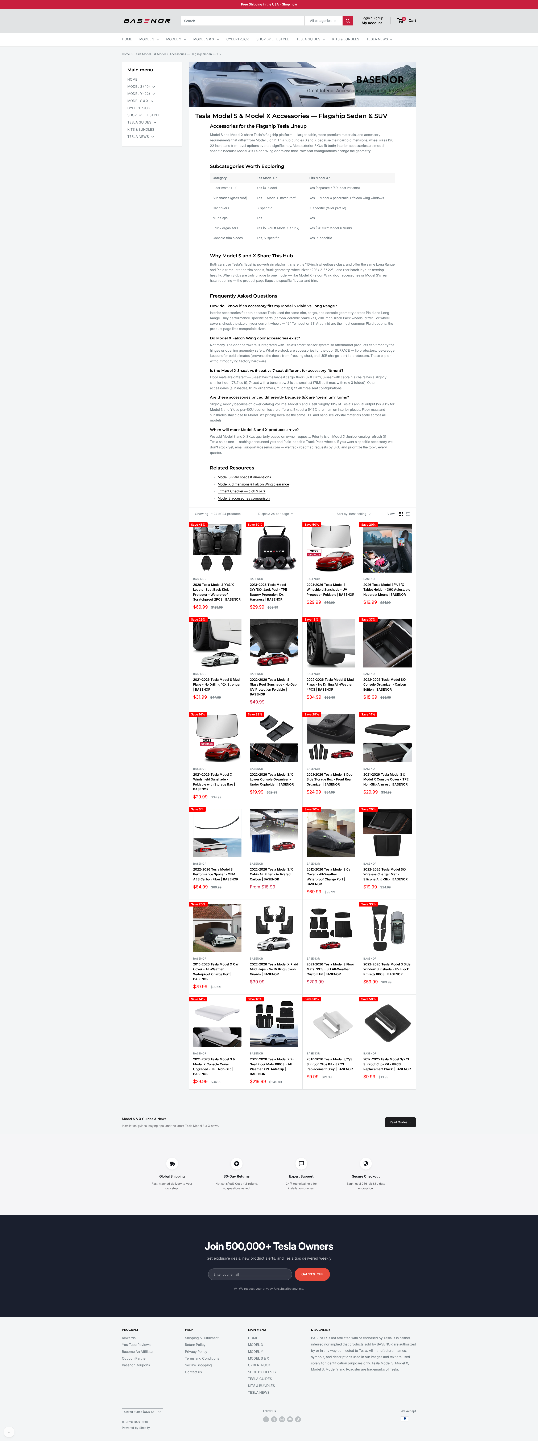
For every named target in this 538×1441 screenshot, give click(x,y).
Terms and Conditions (202, 1358)
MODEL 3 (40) (139, 86)
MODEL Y (173, 39)
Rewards (129, 1338)
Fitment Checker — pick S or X (241, 491)
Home (126, 54)
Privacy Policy (196, 1351)
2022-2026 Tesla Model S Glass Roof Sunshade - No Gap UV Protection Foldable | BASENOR (273, 687)
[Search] (348, 20)
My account (372, 23)
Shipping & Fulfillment (202, 1338)
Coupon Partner (134, 1358)
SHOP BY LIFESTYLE (272, 39)
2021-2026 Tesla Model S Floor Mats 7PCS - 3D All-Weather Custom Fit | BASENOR (330, 969)
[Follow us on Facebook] (266, 1419)
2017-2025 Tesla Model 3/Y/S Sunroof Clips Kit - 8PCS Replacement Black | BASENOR (387, 1064)
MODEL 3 (146, 39)
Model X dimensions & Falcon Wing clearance (253, 484)
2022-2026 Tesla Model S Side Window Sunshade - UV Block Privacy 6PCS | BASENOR (386, 969)
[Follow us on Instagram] (282, 1419)
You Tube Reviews (136, 1345)
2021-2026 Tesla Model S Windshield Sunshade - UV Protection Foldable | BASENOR (330, 590)
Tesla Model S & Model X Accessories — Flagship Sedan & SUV (178, 54)
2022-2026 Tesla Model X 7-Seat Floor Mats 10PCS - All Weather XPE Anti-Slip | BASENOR (272, 1066)
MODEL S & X (203, 39)
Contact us (193, 1372)
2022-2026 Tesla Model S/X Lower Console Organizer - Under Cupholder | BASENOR (272, 779)
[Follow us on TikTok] (298, 1419)
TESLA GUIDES (308, 39)
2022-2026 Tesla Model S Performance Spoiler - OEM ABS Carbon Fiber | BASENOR (215, 874)
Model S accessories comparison (244, 498)
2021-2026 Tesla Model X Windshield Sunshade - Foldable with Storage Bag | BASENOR (214, 781)
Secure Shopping (198, 1365)
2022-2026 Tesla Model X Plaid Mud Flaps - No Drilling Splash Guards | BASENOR (274, 969)
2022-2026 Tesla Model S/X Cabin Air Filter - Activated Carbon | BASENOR (271, 874)
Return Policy (195, 1345)
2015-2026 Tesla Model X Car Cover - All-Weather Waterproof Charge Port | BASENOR (216, 971)
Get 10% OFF (312, 1274)
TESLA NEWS (377, 39)
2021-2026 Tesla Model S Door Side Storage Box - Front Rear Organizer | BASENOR (330, 779)
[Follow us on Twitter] (274, 1419)
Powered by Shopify (136, 1427)
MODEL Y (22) (139, 94)
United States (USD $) (139, 1411)
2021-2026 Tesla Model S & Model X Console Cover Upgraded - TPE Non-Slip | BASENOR (214, 1066)
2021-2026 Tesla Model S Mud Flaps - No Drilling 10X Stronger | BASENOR (217, 684)
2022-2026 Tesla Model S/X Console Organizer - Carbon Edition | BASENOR (384, 684)
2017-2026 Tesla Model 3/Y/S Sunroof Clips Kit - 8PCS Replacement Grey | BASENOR (330, 1064)
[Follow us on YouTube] (290, 1419)
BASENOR (199, 579)
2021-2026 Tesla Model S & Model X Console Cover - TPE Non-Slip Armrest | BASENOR (386, 779)
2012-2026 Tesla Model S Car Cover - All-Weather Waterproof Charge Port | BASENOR (329, 876)
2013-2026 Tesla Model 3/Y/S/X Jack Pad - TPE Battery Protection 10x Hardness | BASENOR (268, 592)
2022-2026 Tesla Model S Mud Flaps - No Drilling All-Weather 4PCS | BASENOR (330, 684)
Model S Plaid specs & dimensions (244, 477)
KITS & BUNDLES (345, 39)
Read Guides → (400, 1122)
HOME (127, 39)
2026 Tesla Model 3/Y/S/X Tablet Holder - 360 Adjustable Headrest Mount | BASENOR (386, 590)
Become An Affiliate (137, 1351)
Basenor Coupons (136, 1365)
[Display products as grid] (401, 514)
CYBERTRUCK (237, 39)
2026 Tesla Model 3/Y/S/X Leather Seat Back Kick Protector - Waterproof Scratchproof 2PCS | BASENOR (217, 592)
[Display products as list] (408, 514)
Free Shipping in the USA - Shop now (269, 4)
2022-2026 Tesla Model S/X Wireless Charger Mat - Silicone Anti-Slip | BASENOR (385, 874)
